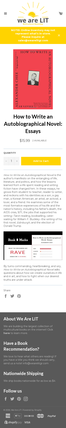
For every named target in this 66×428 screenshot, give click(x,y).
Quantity (10, 153)
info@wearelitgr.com (36, 363)
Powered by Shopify (32, 410)
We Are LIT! (16, 410)
